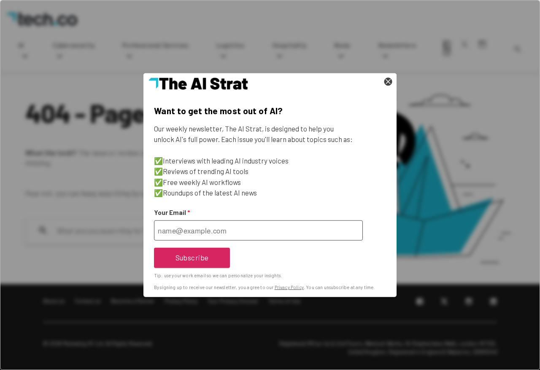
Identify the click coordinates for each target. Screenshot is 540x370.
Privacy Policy (289, 287)
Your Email (172, 212)
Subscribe (192, 257)
